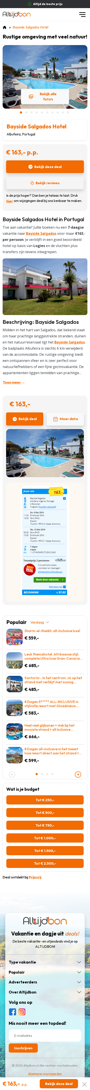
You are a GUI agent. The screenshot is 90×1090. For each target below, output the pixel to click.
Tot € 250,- (45, 800)
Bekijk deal (28, 419)
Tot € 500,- (45, 812)
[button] (21, 112)
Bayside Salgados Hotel (36, 126)
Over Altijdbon (22, 992)
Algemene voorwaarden (45, 1074)
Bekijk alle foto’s (48, 96)
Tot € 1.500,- (45, 850)
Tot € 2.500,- (45, 863)
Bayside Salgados (69, 342)
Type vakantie (22, 962)
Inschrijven (23, 1048)
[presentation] (12, 774)
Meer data (69, 419)
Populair (17, 972)
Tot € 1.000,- (45, 838)
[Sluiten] (84, 1083)
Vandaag (37, 622)
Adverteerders (23, 982)
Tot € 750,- (45, 825)
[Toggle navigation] (82, 14)
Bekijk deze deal (48, 167)
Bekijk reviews (48, 183)
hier (9, 201)
